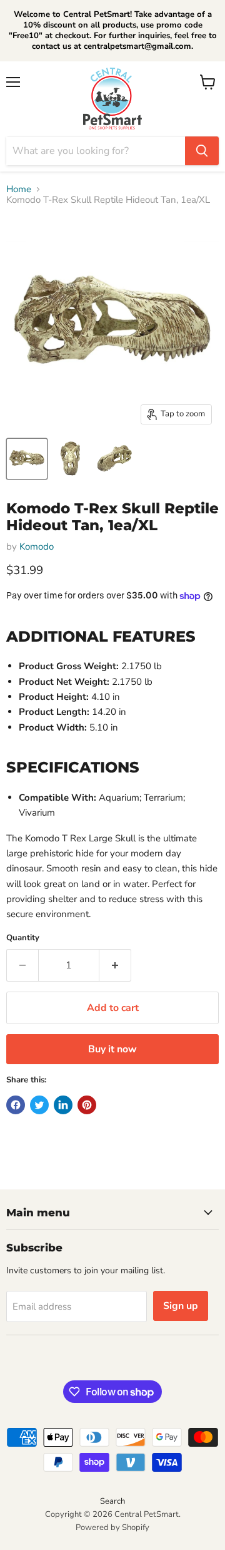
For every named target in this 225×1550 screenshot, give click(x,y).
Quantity (22, 938)
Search (112, 1501)
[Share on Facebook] (15, 1105)
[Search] (202, 150)
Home (18, 189)
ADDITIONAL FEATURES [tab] (101, 636)
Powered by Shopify (112, 1527)
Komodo (36, 546)
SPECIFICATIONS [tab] (72, 766)
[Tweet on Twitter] (39, 1105)
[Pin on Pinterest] (87, 1105)
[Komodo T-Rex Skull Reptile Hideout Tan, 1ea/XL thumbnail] (27, 459)
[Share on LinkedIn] (63, 1105)
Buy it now (112, 1049)
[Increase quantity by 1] (115, 965)
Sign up (180, 1306)
